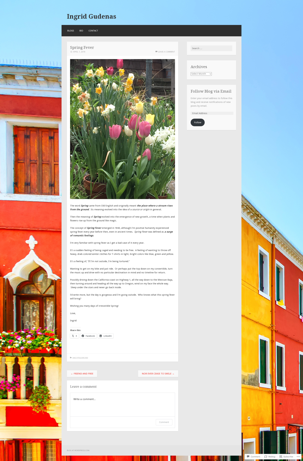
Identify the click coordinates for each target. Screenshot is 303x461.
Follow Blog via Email (211, 91)
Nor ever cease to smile (158, 373)
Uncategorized (80, 358)
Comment (164, 422)
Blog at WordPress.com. (78, 450)
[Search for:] (211, 48)
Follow (197, 122)
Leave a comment (166, 52)
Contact (93, 30)
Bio (81, 30)
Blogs (70, 30)
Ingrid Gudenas (91, 16)
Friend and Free (82, 373)
